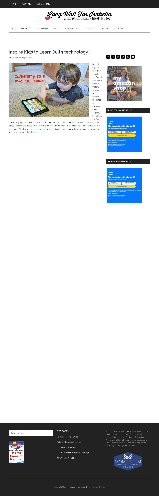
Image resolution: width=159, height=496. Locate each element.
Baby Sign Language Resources (69, 442)
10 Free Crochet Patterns (66, 447)
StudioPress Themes (97, 487)
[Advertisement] (79, 38)
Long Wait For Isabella (79, 16)
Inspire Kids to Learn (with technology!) (50, 52)
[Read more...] (32, 132)
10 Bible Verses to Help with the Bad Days (73, 453)
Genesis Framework (78, 487)
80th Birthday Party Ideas (67, 458)
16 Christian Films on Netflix (68, 437)
